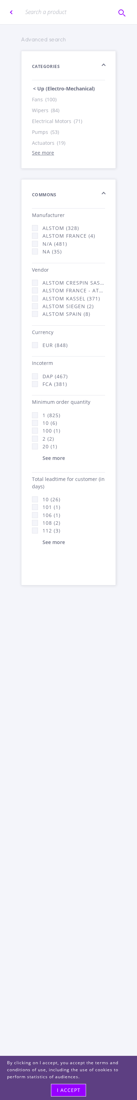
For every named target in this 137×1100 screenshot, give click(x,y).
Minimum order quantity (61, 402)
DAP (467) (55, 376)
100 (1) (51, 430)
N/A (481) (55, 243)
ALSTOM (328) (61, 228)
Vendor (40, 269)
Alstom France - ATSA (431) (74, 290)
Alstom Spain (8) (66, 314)
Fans (44, 99)
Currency (42, 332)
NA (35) (52, 251)
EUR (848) (55, 345)
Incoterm (42, 363)
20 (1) (50, 446)
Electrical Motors (57, 121)
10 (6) (50, 423)
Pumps (45, 132)
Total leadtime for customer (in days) (68, 483)
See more (43, 152)
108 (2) (51, 523)
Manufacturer (48, 215)
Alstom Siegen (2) (68, 306)
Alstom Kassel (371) (71, 298)
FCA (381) (55, 384)
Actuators (48, 143)
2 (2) (48, 438)
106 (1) (51, 515)
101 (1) (51, 507)
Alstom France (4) (69, 235)
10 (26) (51, 499)
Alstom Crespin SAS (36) (74, 282)
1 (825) (51, 415)
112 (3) (51, 530)
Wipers (45, 110)
